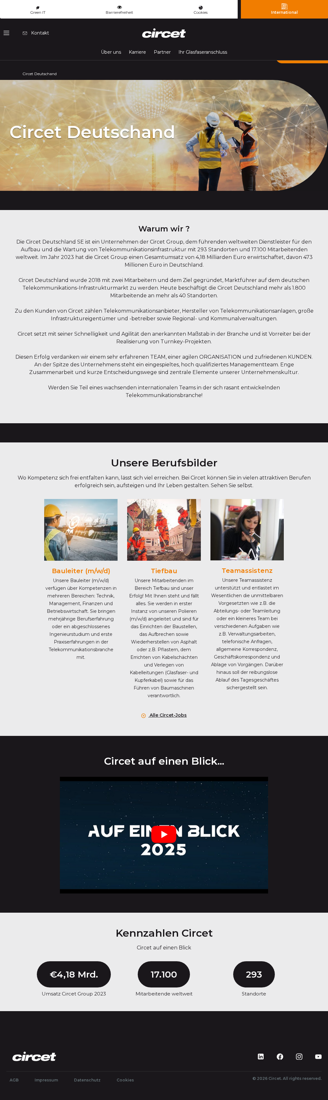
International (284, 12)
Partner (162, 52)
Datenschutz (87, 1080)
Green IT (37, 12)
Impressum (46, 1080)
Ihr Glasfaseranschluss (202, 52)
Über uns (111, 52)
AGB (14, 1080)
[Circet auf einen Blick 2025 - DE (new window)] (164, 835)
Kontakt (39, 33)
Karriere (137, 52)
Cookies (200, 12)
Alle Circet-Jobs (167, 715)
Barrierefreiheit (119, 12)
